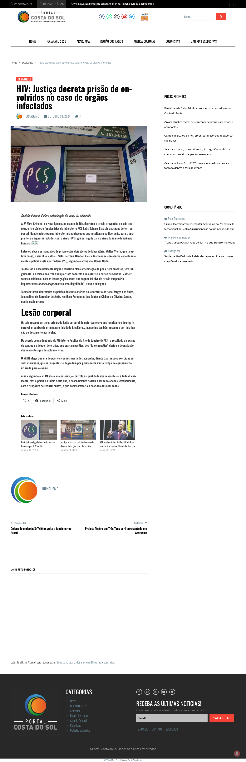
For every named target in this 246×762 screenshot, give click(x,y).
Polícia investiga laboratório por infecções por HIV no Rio (38, 444)
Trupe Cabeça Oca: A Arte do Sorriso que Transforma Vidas (199, 242)
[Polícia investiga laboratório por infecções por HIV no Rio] (39, 430)
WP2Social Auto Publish (112, 760)
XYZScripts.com (136, 760)
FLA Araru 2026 (78, 705)
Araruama (75, 710)
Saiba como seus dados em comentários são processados (85, 662)
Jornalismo (32, 116)
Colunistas (75, 725)
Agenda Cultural (78, 720)
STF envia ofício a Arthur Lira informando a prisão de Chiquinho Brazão (117, 444)
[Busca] (198, 17)
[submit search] (221, 16)
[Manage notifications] (237, 753)
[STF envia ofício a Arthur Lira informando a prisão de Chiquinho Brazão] (117, 430)
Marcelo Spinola (177, 237)
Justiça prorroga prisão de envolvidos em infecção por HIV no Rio (77, 444)
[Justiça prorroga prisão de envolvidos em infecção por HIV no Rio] (78, 430)
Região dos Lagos (79, 715)
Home (14, 62)
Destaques (27, 62)
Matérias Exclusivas (80, 730)
